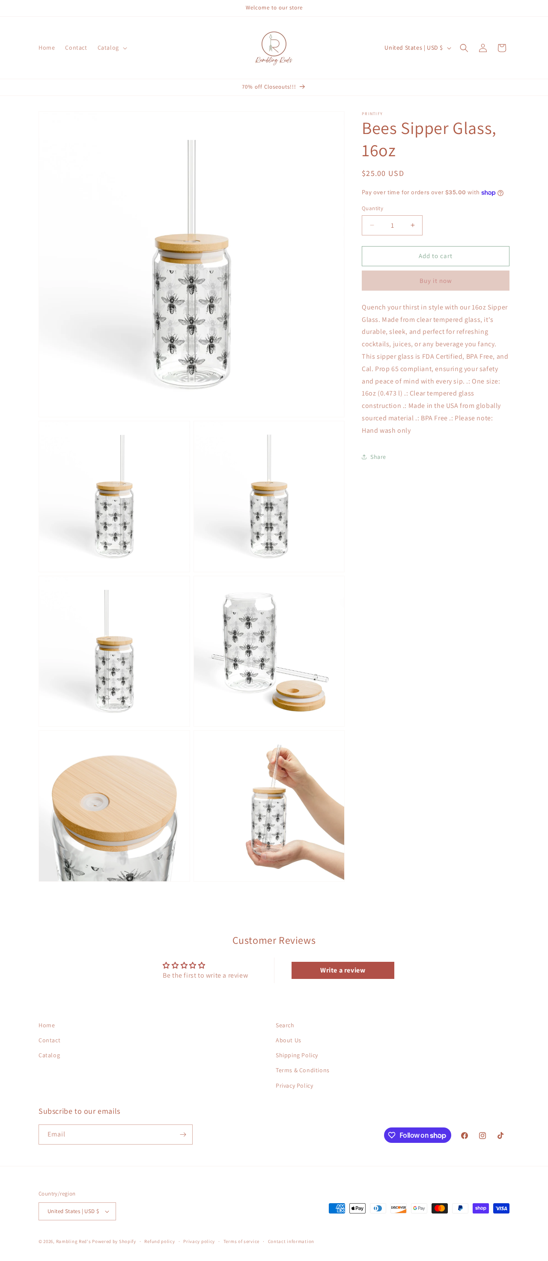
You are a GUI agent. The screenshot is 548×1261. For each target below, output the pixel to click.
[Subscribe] (182, 1134)
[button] (111, 48)
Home (47, 1025)
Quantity (372, 208)
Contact (49, 1040)
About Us (288, 1040)
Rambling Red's (73, 1241)
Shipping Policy (297, 1055)
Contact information (291, 1241)
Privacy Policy (294, 1085)
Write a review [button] (342, 970)
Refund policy (159, 1241)
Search (285, 1025)
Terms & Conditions (303, 1070)
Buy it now (436, 281)
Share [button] (378, 457)
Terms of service (241, 1241)
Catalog (49, 1055)
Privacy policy (199, 1241)
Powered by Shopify (114, 1241)
